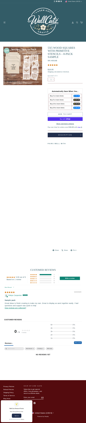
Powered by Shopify (43, 416)
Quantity (53, 76)
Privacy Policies (8, 386)
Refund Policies (8, 389)
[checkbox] (49, 348)
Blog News (6, 398)
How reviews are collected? (15, 308)
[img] (10, 292)
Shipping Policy (8, 392)
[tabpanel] (43, 360)
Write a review (78, 342)
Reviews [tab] (9, 343)
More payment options (65, 124)
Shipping (50, 72)
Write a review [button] (70, 278)
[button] (53, 65)
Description (65, 135)
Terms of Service (9, 395)
